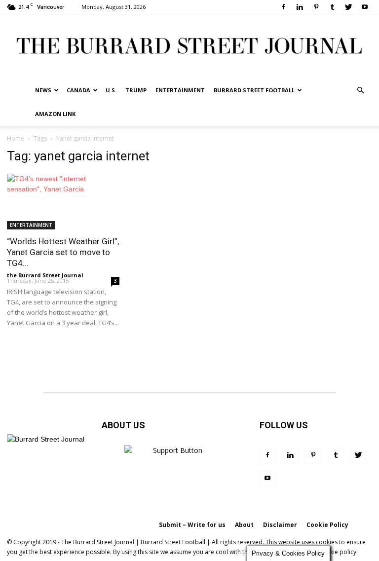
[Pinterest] (315, 7)
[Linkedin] (299, 7)
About (244, 525)
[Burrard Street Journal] (189, 47)
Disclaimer (280, 525)
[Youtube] (364, 7)
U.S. (111, 90)
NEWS (43, 90)
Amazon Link (55, 113)
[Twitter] (348, 7)
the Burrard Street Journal (45, 275)
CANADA (78, 90)
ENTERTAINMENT (180, 90)
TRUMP (136, 90)
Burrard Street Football (254, 90)
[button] (360, 90)
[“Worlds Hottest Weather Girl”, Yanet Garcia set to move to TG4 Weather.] (63, 201)
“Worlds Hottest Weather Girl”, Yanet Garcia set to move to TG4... (63, 252)
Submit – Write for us (192, 525)
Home (15, 138)
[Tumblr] (332, 7)
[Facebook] (283, 7)
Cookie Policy (327, 525)
